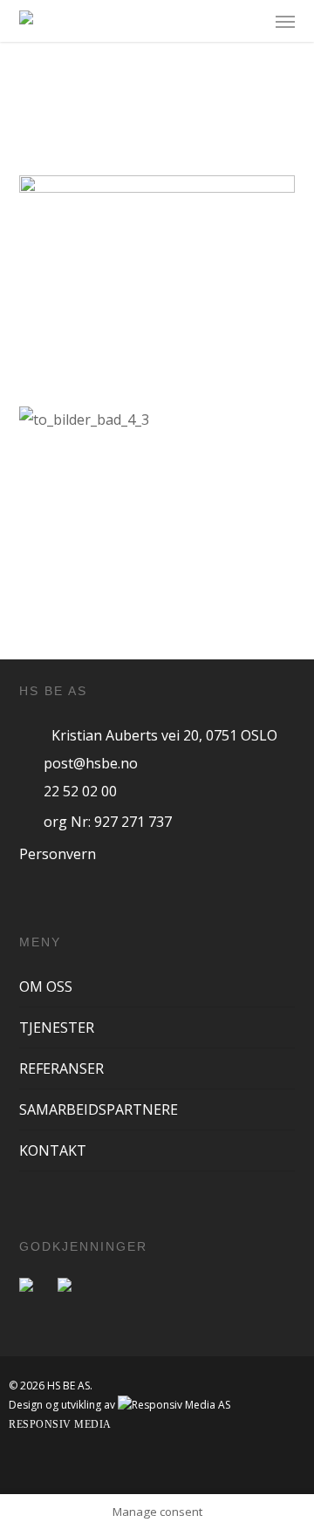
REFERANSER (61, 1068)
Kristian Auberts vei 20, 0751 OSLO (164, 735)
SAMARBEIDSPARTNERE (98, 1109)
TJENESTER (56, 1027)
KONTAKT (52, 1150)
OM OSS (45, 986)
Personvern (57, 853)
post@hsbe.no (91, 763)
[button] (285, 21)
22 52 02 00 (80, 791)
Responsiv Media (60, 1424)
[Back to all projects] (157, 139)
